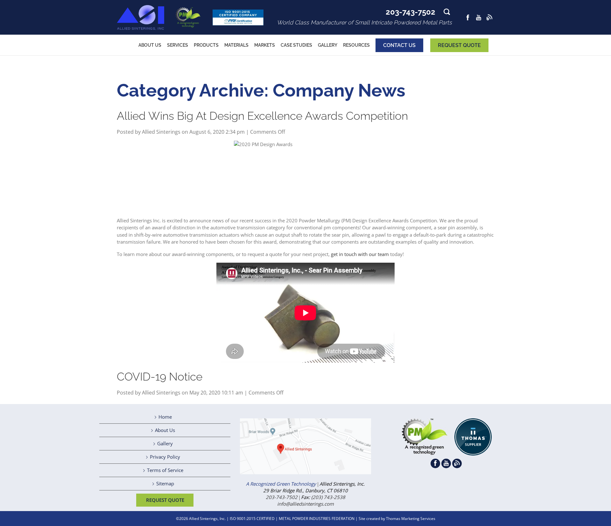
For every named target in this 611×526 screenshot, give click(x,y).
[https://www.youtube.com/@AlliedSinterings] (478, 17)
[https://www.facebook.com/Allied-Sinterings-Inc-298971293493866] (468, 17)
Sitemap (165, 483)
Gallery (165, 443)
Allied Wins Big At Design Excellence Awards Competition (262, 115)
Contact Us (399, 45)
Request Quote (459, 45)
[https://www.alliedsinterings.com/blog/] (489, 17)
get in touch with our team (360, 254)
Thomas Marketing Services (410, 518)
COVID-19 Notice (159, 376)
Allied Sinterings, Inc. (207, 518)
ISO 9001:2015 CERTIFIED (252, 518)
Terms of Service (165, 470)
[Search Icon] (447, 13)
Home (165, 417)
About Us (165, 430)
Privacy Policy (165, 457)
